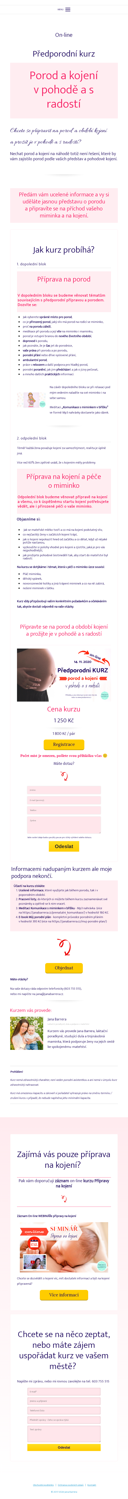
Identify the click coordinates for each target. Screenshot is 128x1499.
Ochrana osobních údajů (71, 1485)
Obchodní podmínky (43, 1485)
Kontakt (92, 1485)
